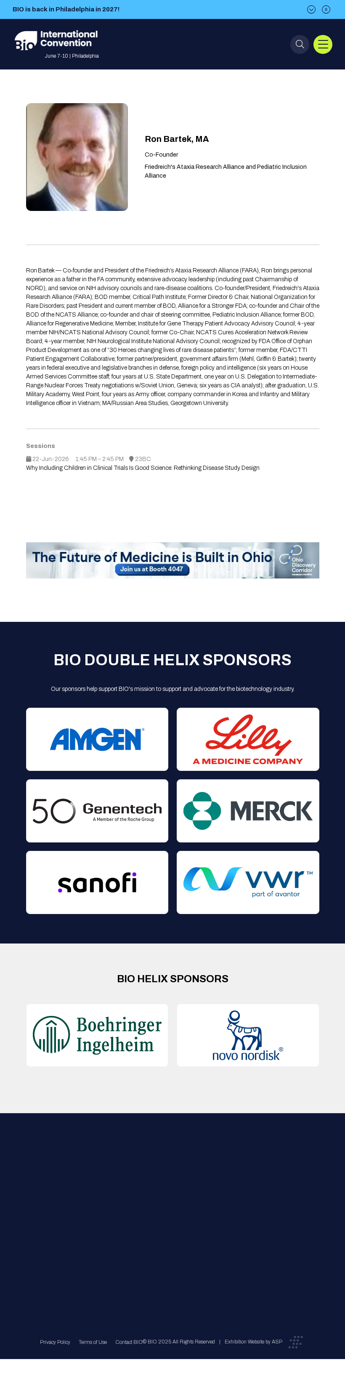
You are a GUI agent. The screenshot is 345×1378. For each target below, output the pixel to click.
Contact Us (173, 1173)
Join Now (104, 1207)
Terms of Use (93, 1342)
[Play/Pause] (326, 9)
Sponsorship (174, 1224)
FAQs (165, 1190)
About (99, 1173)
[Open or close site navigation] (322, 44)
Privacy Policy (55, 1342)
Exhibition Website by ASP (253, 1342)
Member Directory (114, 1190)
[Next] (311, 9)
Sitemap (169, 1241)
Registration (173, 1207)
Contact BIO (129, 1342)
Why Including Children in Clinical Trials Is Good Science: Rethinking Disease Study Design (143, 468)
